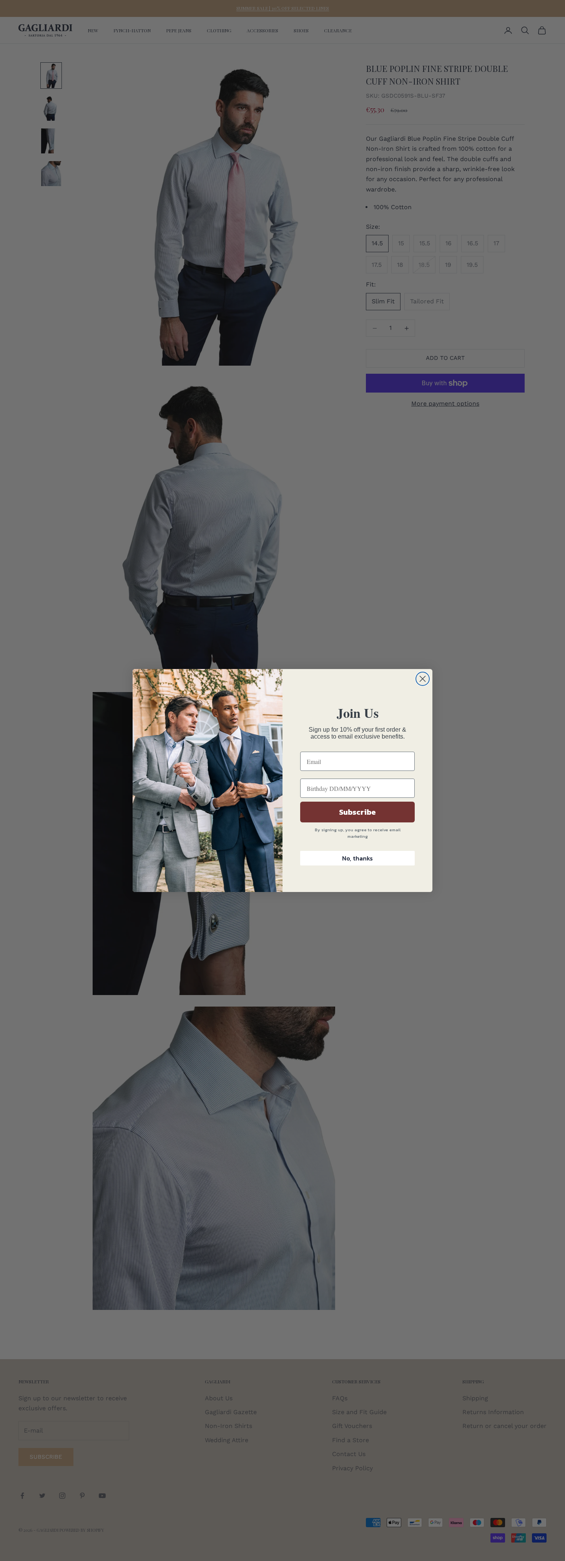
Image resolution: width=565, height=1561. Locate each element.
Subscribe (357, 812)
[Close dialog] (422, 679)
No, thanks (357, 858)
